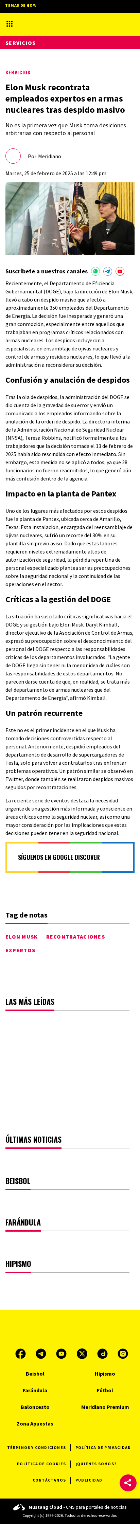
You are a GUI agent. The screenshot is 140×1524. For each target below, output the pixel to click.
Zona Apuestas (35, 1423)
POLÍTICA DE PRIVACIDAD (103, 1447)
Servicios (18, 72)
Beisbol (35, 1373)
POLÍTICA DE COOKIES (41, 1463)
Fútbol (105, 1390)
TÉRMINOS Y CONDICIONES (36, 1447)
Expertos (20, 950)
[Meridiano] (64, 23)
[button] (128, 1482)
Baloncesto (35, 1406)
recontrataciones (75, 936)
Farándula (35, 1390)
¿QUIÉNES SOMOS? (96, 1463)
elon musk (21, 936)
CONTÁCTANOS (49, 1480)
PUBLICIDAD (88, 1480)
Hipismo (105, 1373)
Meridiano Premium (105, 1406)
